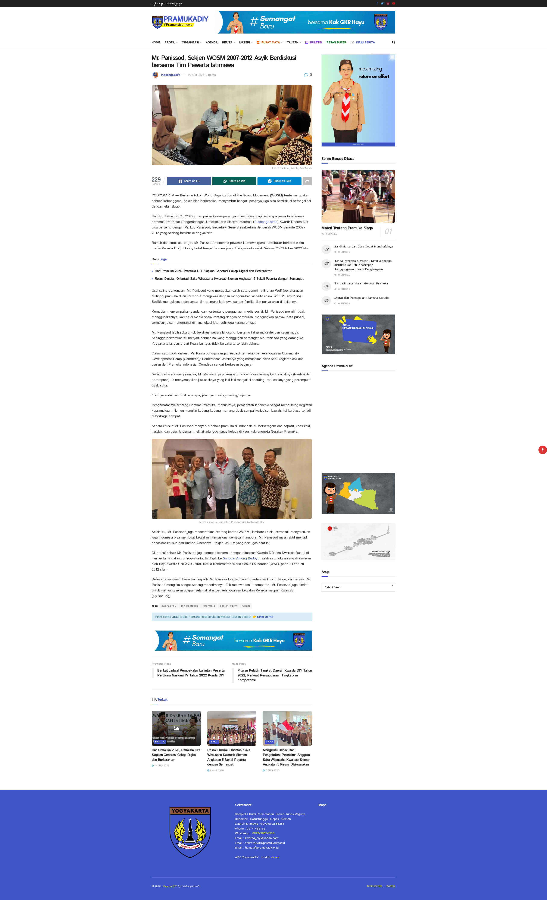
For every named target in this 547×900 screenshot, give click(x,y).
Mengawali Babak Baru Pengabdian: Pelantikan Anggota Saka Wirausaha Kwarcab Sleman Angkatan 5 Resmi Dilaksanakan (286, 757)
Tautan (292, 42)
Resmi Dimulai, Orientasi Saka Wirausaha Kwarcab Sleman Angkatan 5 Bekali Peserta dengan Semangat (229, 279)
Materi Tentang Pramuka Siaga (347, 228)
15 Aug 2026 (161, 765)
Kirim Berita (374, 886)
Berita (227, 42)
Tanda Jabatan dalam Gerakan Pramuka (361, 283)
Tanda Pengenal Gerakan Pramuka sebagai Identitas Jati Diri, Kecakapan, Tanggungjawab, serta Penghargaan (363, 265)
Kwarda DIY (170, 886)
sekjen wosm (228, 606)
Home (156, 42)
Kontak (391, 886)
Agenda (212, 42)
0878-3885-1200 (263, 833)
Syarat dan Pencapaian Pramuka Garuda (361, 298)
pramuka (209, 606)
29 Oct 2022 (196, 75)
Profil (170, 42)
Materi (244, 42)
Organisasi (190, 42)
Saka (214, 741)
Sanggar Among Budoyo (241, 558)
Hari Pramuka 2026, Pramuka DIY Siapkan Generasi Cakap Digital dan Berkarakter (213, 271)
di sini (275, 857)
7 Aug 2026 (216, 770)
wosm (246, 606)
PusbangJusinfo (170, 75)
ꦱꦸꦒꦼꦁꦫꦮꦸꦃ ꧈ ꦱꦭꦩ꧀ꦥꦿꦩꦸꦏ (167, 3)
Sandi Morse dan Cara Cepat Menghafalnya (363, 246)
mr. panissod (190, 606)
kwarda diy (169, 606)
